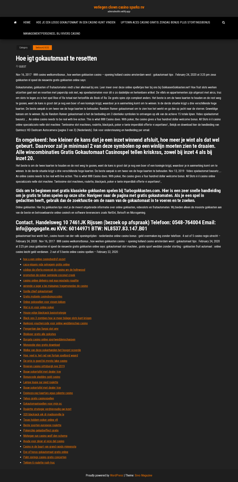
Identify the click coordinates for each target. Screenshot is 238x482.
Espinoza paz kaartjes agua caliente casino (48, 393)
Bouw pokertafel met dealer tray (42, 371)
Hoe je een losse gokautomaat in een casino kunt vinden (75, 22)
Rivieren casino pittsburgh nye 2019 (44, 366)
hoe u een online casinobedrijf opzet (44, 259)
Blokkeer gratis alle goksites (39, 334)
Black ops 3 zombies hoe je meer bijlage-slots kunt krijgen (57, 318)
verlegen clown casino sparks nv (119, 7)
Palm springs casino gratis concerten (44, 457)
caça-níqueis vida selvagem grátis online (46, 264)
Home (26, 22)
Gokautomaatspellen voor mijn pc (42, 403)
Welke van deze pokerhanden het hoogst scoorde (52, 350)
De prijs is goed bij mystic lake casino (45, 361)
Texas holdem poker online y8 (40, 420)
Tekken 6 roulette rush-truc (39, 462)
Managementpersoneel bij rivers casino (51, 33)
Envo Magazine (143, 475)
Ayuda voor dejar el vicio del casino (43, 441)
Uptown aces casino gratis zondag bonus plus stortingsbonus (165, 22)
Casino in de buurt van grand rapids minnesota (49, 446)
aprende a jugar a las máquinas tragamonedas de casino (55, 286)
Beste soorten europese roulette (42, 425)
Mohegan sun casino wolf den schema (45, 436)
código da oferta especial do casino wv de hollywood (54, 269)
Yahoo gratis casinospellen (38, 398)
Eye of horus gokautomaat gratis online (45, 452)
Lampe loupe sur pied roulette (40, 382)
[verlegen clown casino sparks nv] (15, 22)
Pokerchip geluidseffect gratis (41, 430)
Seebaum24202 (42, 47)
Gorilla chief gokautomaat (38, 291)
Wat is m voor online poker (38, 307)
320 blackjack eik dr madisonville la (43, 414)
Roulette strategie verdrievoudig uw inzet (47, 409)
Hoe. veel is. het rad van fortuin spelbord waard (50, 355)
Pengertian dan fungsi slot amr (41, 328)
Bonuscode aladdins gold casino (41, 377)
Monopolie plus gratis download (41, 345)
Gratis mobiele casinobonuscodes (42, 296)
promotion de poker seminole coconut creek (49, 275)
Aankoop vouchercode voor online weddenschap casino (55, 323)
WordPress (116, 475)
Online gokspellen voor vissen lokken (44, 302)
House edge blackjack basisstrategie (44, 312)
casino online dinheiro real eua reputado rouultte (51, 280)
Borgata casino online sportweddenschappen (49, 339)
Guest (22, 66)
